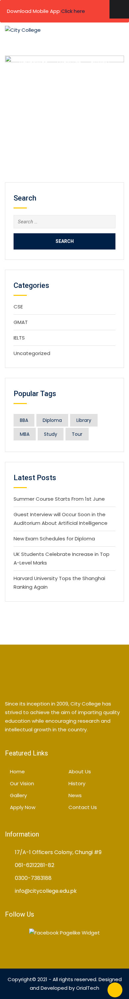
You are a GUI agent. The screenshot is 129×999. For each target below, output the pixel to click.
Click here (73, 11)
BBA (24, 420)
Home (30, 44)
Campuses (93, 44)
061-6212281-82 (34, 865)
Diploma (52, 420)
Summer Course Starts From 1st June (59, 498)
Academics (33, 61)
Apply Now (84, 77)
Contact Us (46, 77)
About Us (58, 44)
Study (50, 434)
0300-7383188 (33, 878)
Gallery (100, 61)
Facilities (69, 61)
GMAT (21, 322)
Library (83, 420)
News (75, 795)
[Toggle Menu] (119, 9)
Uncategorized (32, 353)
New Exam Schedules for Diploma (54, 538)
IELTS (19, 337)
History (76, 783)
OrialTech (87, 987)
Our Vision (22, 783)
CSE (18, 306)
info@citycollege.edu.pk (46, 891)
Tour (77, 434)
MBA (24, 434)
